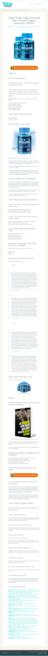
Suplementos (37, 26)
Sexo (33, 26)
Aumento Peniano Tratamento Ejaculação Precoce (21, 600)
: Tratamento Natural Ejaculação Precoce (23, 608)
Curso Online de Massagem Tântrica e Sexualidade (18, 610)
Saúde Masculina (28, 26)
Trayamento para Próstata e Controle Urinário (21, 628)
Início (31, 4)
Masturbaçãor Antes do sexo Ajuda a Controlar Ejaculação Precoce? (21, 603)
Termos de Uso (41, 653)
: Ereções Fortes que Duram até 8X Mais (19, 638)
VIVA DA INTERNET (4, 652)
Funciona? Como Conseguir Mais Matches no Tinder (23, 589)
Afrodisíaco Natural (15, 604)
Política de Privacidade (35, 652)
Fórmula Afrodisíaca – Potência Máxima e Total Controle (21, 618)
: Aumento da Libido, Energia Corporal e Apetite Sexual (22, 611)
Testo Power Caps (24, 62)
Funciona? (12, 612)
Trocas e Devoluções (43, 652)
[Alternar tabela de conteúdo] (14, 73)
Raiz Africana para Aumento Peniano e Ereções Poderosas (22, 596)
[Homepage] (8, 4)
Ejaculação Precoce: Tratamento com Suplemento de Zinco (20, 614)
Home (30, 652)
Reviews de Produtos (19, 26)
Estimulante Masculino (16, 630)
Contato (45, 653)
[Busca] (44, 3)
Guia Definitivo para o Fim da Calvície (15, 601)
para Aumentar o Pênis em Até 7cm (18, 636)
